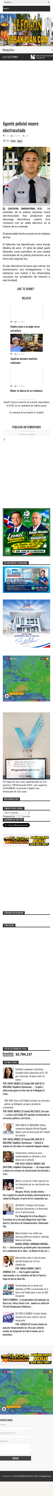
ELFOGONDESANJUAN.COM (25, 1476)
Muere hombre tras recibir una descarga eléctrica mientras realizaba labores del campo (32, 1236)
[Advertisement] (26, 89)
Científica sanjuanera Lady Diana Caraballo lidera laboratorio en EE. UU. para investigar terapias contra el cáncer (31, 1074)
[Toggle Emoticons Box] (4, 439)
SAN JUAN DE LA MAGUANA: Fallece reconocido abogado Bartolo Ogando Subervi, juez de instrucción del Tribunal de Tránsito (32, 1130)
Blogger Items (46, 1476)
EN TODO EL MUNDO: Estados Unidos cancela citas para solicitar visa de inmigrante (31, 1317)
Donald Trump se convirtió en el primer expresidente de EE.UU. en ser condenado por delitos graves (26, 403)
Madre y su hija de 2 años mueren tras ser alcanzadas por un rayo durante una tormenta (32, 1184)
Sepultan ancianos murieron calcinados (23, 360)
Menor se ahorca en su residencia (26, 390)
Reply (7, 136)
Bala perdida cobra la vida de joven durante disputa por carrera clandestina (30, 1261)
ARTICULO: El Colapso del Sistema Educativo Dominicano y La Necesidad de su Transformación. (31, 1208)
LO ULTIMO (10, 57)
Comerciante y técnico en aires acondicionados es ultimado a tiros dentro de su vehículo (30, 1156)
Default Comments (27, 431)
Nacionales (17, 136)
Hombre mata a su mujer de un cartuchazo (25, 328)
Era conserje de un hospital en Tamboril (26, 412)
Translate (25, 816)
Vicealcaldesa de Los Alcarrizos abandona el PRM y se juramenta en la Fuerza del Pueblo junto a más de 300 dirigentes (31, 1291)
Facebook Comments (27, 434)
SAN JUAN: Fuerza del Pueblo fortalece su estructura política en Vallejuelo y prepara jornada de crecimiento (26, 1104)
